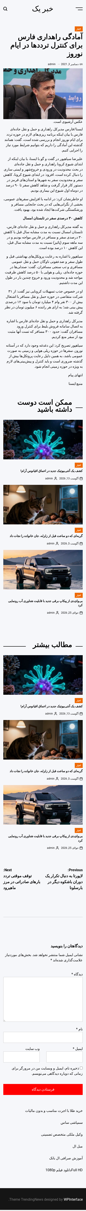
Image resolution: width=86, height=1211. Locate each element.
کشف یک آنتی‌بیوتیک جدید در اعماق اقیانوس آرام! (52, 471)
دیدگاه (77, 974)
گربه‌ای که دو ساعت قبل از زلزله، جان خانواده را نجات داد (46, 536)
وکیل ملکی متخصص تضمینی (62, 1134)
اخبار (79, 29)
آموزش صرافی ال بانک (66, 1158)
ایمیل (78, 1049)
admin (52, 64)
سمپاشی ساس (72, 1122)
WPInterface (73, 1199)
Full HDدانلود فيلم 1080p (64, 1170)
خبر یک (42, 8)
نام (79, 1029)
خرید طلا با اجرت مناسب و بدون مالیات (54, 1111)
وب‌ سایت (32, 1049)
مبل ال (78, 1146)
